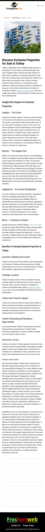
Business (7, 17)
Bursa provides (33, 225)
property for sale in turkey (26, 91)
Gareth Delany (16, 17)
